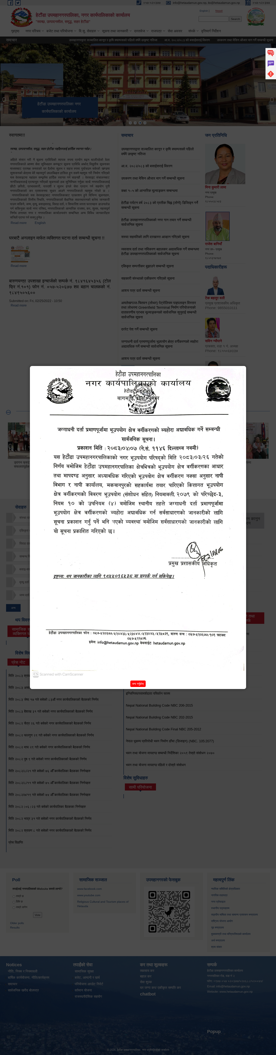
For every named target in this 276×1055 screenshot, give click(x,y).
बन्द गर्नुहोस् (138, 683)
